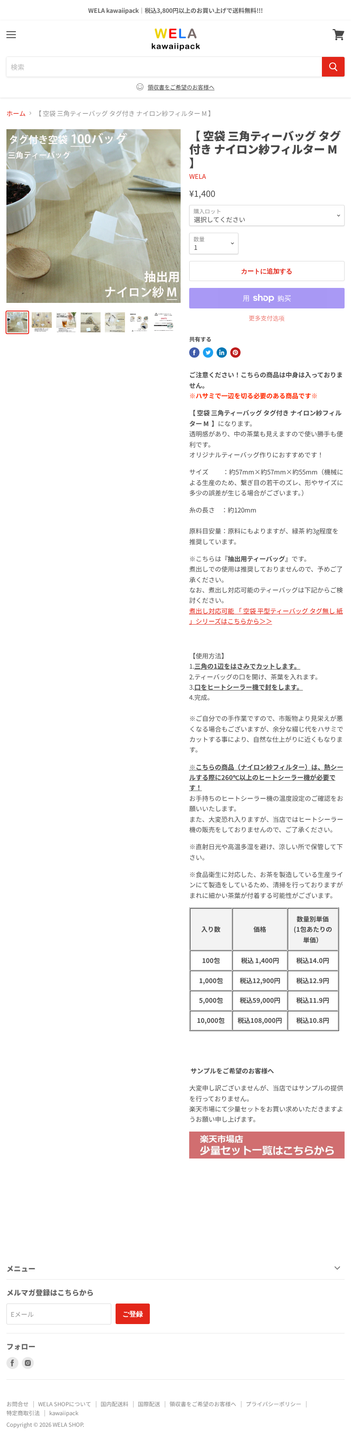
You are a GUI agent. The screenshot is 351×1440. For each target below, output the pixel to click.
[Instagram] (28, 1363)
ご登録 (132, 1314)
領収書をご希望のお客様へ (181, 87)
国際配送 (149, 1404)
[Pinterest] (235, 352)
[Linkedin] (222, 352)
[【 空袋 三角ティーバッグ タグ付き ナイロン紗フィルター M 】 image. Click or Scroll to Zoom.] (93, 216)
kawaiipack (63, 1413)
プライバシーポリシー (273, 1404)
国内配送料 (114, 1404)
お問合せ (17, 1404)
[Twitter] (208, 352)
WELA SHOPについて (64, 1404)
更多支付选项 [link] (267, 317)
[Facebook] (194, 352)
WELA (197, 176)
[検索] (333, 67)
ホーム (16, 113)
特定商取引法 (23, 1413)
